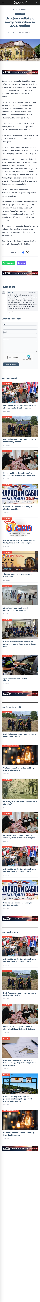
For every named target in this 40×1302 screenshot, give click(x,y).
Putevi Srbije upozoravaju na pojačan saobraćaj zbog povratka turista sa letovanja (18, 1099)
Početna (16, 9)
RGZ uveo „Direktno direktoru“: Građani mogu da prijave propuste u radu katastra (19, 1062)
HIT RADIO (11, 32)
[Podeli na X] (27, 252)
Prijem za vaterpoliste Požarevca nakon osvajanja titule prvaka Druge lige (19, 644)
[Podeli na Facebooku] (23, 252)
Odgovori (10, 312)
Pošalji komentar (11, 364)
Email (5, 332)
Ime (4, 324)
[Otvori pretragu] (37, 3)
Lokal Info (24, 9)
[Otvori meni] (3, 3)
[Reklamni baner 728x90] (20, 72)
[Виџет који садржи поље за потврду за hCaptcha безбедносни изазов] (17, 357)
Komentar (6, 340)
